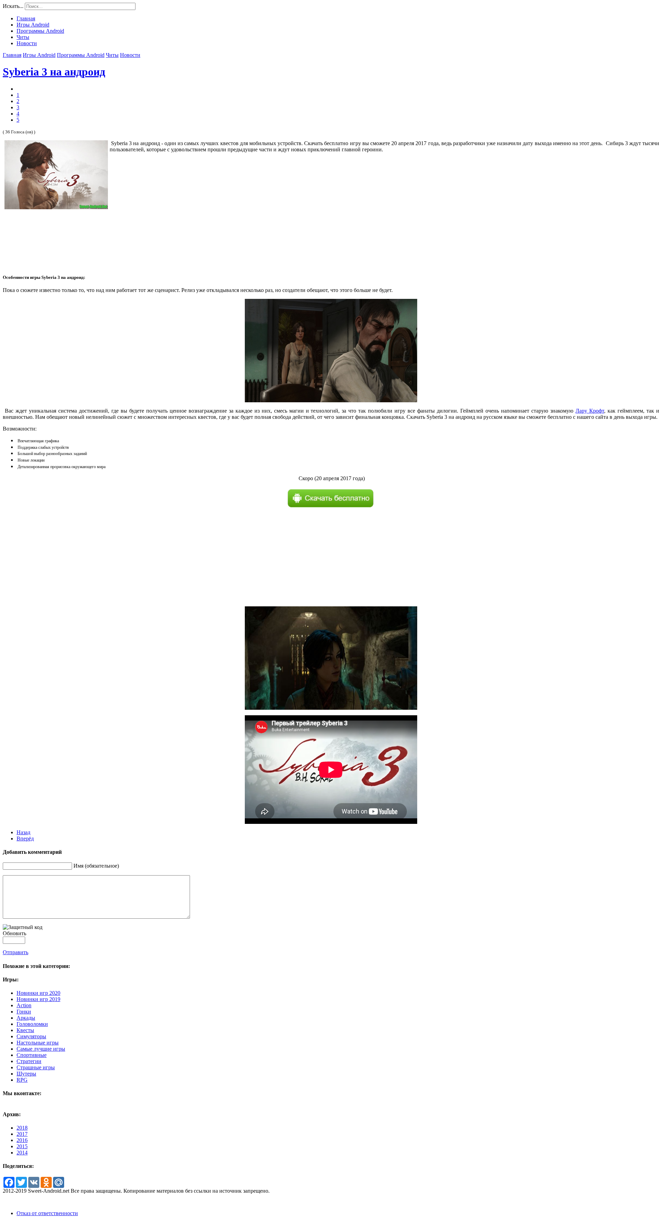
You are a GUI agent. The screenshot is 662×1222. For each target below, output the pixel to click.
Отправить (15, 952)
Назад (23, 832)
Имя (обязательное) (96, 866)
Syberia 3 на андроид (54, 71)
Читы (112, 55)
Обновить (14, 933)
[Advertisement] (384, 225)
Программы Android (80, 55)
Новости (130, 55)
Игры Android (39, 55)
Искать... (13, 6)
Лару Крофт (589, 411)
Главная (12, 55)
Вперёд (25, 838)
